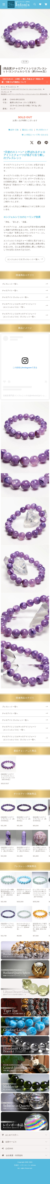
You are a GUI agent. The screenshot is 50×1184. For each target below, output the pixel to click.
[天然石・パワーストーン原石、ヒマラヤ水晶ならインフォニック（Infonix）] (19, 2)
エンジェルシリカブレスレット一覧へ (23, 259)
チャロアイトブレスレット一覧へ (15, 297)
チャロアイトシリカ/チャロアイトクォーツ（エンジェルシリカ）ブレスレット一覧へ (19, 315)
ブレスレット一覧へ (10, 284)
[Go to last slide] (2, 37)
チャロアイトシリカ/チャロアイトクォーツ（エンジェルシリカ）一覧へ (19, 305)
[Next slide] (48, 37)
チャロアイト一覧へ (10, 290)
